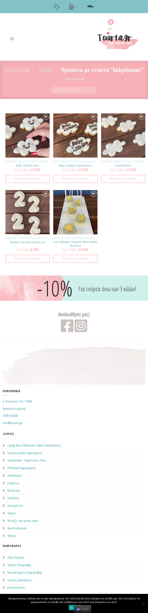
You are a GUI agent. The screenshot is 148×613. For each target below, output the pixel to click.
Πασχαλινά (15, 505)
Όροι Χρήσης (15, 557)
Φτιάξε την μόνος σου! (22, 521)
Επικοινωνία (16, 587)
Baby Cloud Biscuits (27, 165)
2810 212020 (10, 415)
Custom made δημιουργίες (25, 453)
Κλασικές (13, 490)
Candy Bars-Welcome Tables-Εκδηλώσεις (34, 445)
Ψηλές (11, 535)
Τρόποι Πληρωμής (19, 565)
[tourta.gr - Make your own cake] (120, 38)
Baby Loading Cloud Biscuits (75, 165)
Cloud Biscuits (123, 165)
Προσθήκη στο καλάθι (27, 179)
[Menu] (12, 38)
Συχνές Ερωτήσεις (19, 580)
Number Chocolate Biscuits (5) (27, 242)
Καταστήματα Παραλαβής (24, 572)
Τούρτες (46, 70)
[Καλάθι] (111, 22)
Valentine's (14, 475)
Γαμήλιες (13, 483)
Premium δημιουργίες (21, 468)
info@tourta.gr (13, 423)
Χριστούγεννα (16, 528)
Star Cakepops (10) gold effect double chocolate (75, 243)
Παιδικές (13, 498)
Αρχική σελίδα (17, 70)
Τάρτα (11, 513)
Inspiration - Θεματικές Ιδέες (26, 460)
